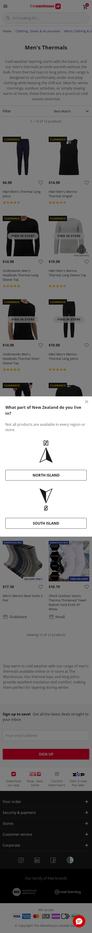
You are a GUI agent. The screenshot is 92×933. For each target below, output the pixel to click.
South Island (46, 523)
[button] (79, 921)
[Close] (86, 401)
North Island (46, 475)
